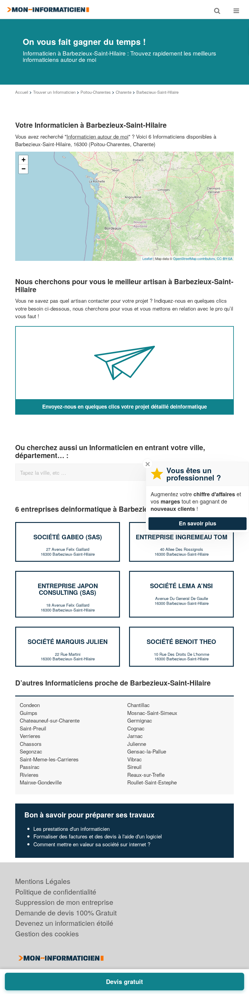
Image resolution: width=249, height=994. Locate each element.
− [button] (24, 169)
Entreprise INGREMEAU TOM (181, 536)
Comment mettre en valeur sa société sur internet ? (91, 844)
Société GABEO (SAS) (67, 536)
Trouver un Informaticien (54, 92)
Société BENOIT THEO (181, 641)
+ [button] (24, 159)
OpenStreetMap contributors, (195, 258)
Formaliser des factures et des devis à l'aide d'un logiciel (97, 836)
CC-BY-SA (224, 258)
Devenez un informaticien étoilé (64, 923)
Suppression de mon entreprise (64, 902)
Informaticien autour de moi (97, 136)
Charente (123, 92)
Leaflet (147, 258)
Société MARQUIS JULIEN (67, 641)
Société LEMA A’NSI (181, 585)
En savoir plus (197, 523)
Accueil (21, 92)
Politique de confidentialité (55, 892)
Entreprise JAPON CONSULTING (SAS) (68, 589)
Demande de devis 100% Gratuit (66, 913)
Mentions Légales (42, 881)
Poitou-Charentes (95, 92)
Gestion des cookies (47, 933)
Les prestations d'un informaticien (71, 828)
